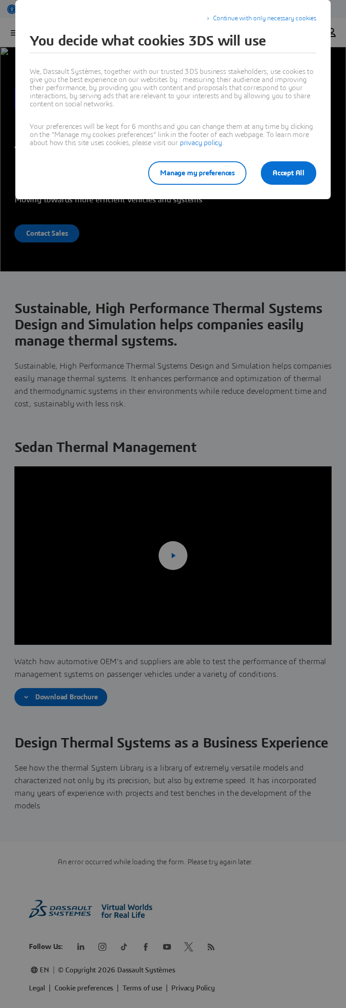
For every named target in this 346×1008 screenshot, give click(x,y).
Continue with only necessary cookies (264, 18)
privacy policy (201, 142)
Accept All (289, 173)
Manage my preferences (197, 173)
